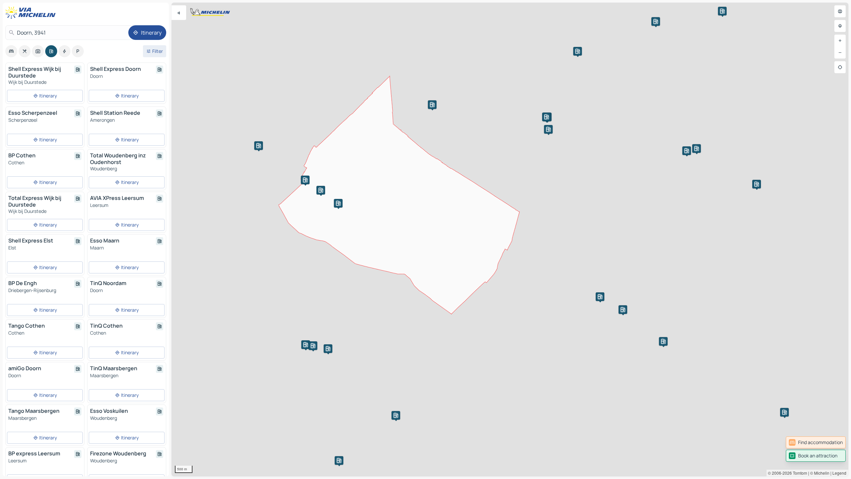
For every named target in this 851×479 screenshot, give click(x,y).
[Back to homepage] (32, 12)
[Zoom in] (840, 41)
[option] (11, 51)
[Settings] (840, 26)
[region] (510, 239)
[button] (396, 415)
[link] (816, 442)
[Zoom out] (840, 53)
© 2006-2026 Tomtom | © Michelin (798, 473)
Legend (839, 473)
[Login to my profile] (840, 11)
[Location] (840, 67)
